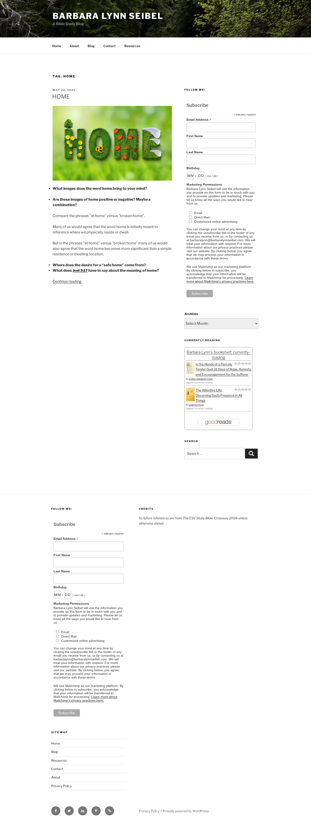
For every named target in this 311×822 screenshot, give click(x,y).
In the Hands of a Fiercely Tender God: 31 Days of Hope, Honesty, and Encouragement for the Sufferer (223, 369)
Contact (109, 46)
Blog (91, 46)
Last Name (194, 152)
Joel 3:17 (80, 270)
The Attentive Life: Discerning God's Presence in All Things (219, 395)
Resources (132, 46)
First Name (194, 136)
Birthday (193, 168)
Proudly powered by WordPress (186, 811)
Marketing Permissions (204, 184)
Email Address (198, 120)
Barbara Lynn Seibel (108, 16)
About (74, 46)
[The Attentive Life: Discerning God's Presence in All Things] (190, 400)
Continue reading (67, 281)
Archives (191, 314)
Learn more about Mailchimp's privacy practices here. (220, 279)
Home (56, 46)
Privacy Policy (61, 786)
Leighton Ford (196, 404)
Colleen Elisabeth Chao (201, 378)
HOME (61, 96)
